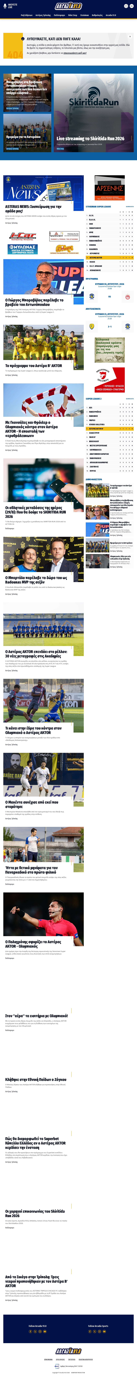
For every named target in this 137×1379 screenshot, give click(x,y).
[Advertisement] (23, 236)
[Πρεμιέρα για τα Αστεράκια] (97, 545)
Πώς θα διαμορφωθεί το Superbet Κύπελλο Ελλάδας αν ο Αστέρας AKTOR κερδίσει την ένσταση (35, 1143)
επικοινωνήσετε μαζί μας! (74, 53)
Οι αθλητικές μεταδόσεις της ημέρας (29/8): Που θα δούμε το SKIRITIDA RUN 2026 (35, 512)
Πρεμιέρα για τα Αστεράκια (23, 137)
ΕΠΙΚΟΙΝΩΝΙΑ (48, 1359)
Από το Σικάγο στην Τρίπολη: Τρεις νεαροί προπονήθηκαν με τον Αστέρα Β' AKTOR (36, 1281)
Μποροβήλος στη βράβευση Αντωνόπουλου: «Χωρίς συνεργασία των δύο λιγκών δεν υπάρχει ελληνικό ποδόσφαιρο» (121, 505)
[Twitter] (35, 1331)
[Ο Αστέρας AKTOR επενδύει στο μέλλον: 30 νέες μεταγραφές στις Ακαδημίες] (43, 629)
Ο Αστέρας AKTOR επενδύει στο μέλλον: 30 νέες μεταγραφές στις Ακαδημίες (36, 654)
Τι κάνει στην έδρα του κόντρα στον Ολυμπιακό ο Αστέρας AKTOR (33, 730)
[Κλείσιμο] (130, 36)
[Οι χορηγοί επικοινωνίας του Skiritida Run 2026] (43, 1193)
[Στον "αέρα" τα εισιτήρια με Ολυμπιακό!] (43, 993)
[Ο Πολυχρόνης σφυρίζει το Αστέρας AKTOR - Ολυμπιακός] (43, 919)
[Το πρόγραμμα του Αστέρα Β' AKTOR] (43, 347)
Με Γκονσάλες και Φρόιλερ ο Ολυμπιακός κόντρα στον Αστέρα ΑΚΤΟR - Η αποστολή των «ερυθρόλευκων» (31, 429)
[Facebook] (30, 1331)
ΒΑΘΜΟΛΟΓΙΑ (130, 207)
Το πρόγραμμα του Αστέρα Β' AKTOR (33, 365)
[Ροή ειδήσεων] (126, 6)
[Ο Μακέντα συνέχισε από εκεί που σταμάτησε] (43, 779)
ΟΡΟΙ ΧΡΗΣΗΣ (60, 1359)
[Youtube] (44, 1331)
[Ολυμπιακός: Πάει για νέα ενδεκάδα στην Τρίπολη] (97, 561)
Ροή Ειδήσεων (26, 15)
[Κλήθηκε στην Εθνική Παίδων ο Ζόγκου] (43, 1061)
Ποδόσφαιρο (59, 15)
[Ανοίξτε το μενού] (132, 6)
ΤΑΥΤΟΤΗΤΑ (71, 1359)
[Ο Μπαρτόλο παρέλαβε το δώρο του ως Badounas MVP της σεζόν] (43, 559)
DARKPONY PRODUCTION (78, 1373)
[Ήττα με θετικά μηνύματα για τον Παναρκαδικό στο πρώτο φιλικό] (43, 849)
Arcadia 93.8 (111, 15)
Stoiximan (84, 15)
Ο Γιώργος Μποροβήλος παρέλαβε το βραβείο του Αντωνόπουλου (34, 302)
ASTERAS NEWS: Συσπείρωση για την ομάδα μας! (33, 208)
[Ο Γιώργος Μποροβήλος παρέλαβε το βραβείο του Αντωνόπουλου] (43, 282)
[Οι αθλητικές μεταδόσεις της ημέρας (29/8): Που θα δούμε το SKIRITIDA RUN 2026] (43, 485)
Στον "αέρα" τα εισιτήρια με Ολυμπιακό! (36, 1015)
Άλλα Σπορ (72, 15)
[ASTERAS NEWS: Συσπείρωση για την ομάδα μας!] (43, 193)
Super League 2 (93, 398)
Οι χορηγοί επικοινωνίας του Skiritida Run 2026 (35, 1213)
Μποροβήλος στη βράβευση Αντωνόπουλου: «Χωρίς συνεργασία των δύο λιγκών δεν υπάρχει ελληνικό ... (26, 87)
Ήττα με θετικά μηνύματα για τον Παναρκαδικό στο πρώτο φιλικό (31, 870)
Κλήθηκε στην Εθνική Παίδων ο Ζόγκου (35, 1079)
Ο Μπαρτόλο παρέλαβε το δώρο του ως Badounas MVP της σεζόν (36, 580)
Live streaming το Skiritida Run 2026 (90, 139)
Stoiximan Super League (98, 206)
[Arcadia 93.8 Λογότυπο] (68, 6)
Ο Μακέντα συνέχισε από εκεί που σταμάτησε (31, 804)
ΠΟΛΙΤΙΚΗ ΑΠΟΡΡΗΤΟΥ (86, 1359)
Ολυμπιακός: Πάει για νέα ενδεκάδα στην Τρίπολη (120, 557)
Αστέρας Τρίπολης (43, 15)
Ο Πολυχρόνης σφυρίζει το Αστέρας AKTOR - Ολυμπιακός (33, 944)
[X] (94, 1331)
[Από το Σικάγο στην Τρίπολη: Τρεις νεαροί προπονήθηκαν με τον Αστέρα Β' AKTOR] (43, 1258)
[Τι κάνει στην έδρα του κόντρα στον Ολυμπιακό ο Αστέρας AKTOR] (43, 705)
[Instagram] (40, 1331)
